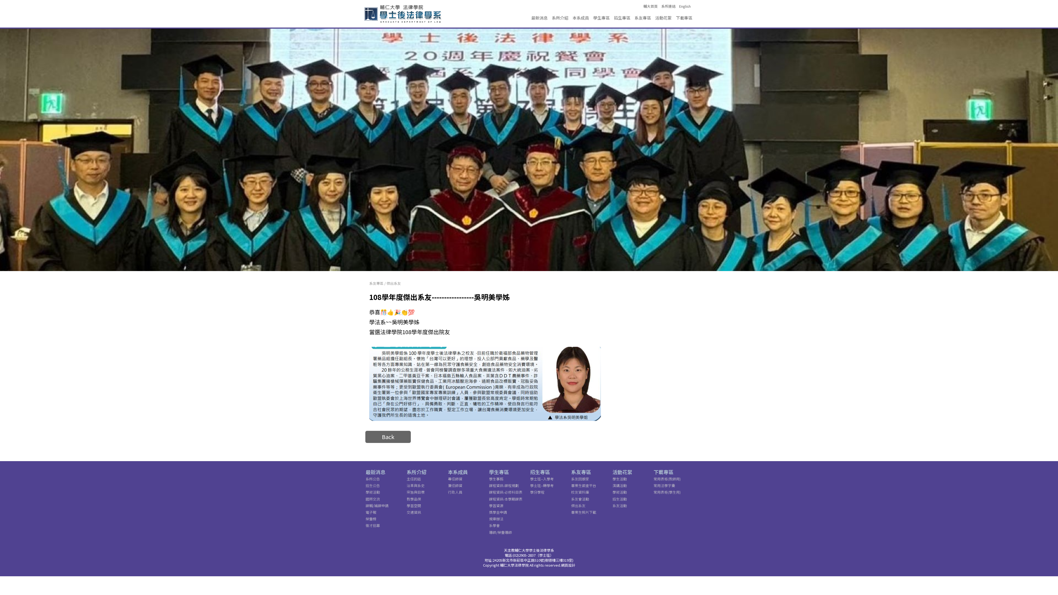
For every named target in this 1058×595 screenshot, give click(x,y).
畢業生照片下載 (583, 512)
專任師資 (455, 479)
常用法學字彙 (664, 485)
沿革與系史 (416, 485)
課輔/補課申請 (377, 505)
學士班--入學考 (542, 479)
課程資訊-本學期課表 (505, 499)
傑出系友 (394, 283)
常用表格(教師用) (667, 479)
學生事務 (496, 479)
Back (388, 437)
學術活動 (373, 492)
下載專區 (684, 18)
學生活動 (619, 479)
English (685, 6)
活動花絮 (663, 18)
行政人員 (455, 492)
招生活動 (619, 499)
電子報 (371, 512)
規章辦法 (496, 518)
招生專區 (622, 18)
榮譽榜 (371, 518)
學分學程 (537, 492)
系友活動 (619, 505)
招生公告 (373, 485)
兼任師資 (455, 485)
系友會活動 (580, 499)
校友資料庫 (580, 492)
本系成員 (581, 18)
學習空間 (414, 505)
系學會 (494, 525)
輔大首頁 (650, 6)
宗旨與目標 (416, 492)
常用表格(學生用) (667, 492)
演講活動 (619, 485)
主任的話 (414, 479)
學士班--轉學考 (542, 485)
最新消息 (539, 18)
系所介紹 (560, 18)
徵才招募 (373, 525)
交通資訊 (414, 512)
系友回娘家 (580, 479)
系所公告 (373, 479)
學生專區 (601, 18)
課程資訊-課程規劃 (504, 485)
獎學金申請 (498, 512)
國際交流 (373, 499)
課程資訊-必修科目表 (505, 492)
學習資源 (496, 505)
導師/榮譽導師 (500, 532)
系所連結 (668, 6)
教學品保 (414, 499)
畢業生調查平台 (583, 485)
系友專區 (643, 18)
